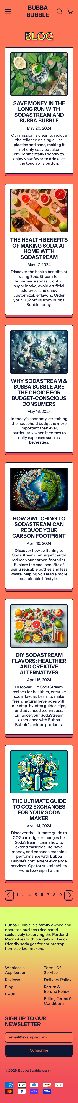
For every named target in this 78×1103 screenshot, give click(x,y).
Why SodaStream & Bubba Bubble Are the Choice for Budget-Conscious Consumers (39, 392)
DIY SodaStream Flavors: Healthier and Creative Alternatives (39, 663)
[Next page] (68, 894)
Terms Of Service (52, 970)
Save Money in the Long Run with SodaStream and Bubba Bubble (39, 112)
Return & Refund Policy (56, 989)
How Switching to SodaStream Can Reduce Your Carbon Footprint (39, 527)
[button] (59, 11)
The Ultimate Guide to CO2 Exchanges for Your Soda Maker (39, 809)
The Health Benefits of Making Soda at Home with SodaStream (39, 248)
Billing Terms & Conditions (58, 1001)
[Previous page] (9, 894)
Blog (9, 987)
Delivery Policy (58, 979)
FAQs (10, 994)
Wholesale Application (15, 970)
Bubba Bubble (37, 11)
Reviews (12, 979)
